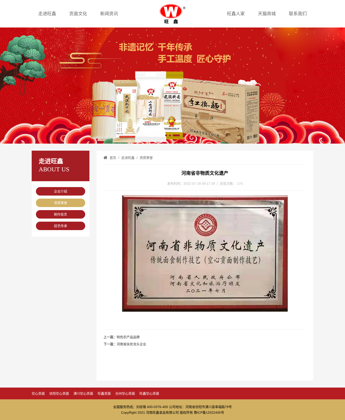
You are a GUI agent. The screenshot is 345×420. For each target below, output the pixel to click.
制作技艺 (60, 214)
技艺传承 (60, 226)
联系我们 (298, 13)
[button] (166, 135)
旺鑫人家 (236, 13)
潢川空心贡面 (83, 393)
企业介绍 (60, 191)
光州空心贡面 (125, 393)
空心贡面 (38, 393)
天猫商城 (267, 13)
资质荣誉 (60, 203)
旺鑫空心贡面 (149, 393)
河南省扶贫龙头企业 (131, 344)
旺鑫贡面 (104, 393)
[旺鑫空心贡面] (172, 85)
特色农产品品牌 (128, 337)
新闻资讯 (109, 13)
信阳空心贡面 (59, 393)
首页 (113, 158)
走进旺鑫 (47, 13)
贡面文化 (78, 13)
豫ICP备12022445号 (209, 412)
